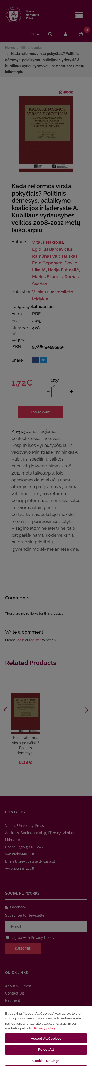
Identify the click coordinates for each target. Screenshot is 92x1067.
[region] (46, 1036)
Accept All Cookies (46, 1038)
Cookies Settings (45, 1061)
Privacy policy (45, 1028)
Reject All (46, 1049)
